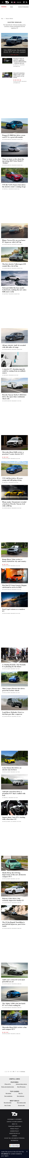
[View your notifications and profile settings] (11, 2)
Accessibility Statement (14, 1119)
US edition (4, 1154)
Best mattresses (20, 1096)
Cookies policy (14, 1131)
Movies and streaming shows (7, 1086)
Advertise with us (14, 1133)
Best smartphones (8, 1096)
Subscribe (19, 2)
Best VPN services (21, 1086)
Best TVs (21, 1093)
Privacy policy (14, 1128)
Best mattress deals (21, 1102)
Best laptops (8, 1093)
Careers (14, 1135)
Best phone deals (7, 1102)
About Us (14, 1124)
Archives (22, 1071)
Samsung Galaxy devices (21, 1084)
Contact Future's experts (14, 1121)
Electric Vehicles (9, 18)
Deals (11, 6)
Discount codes (21, 1105)
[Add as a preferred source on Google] (14, 1145)
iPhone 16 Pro (8, 1084)
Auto (2, 18)
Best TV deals (8, 1105)
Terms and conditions (14, 1126)
